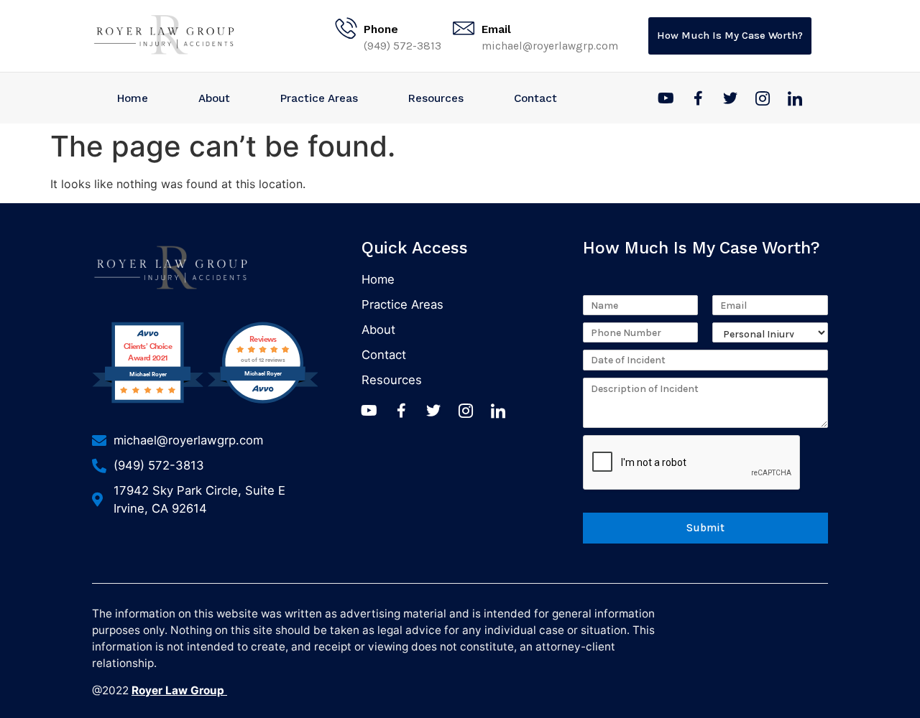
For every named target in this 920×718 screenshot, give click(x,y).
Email (496, 29)
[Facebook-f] (698, 98)
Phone (381, 29)
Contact (535, 98)
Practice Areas (319, 98)
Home (132, 98)
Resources (436, 98)
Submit (705, 527)
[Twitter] (730, 98)
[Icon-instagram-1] (762, 98)
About (214, 98)
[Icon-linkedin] (795, 98)
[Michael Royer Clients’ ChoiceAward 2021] (147, 401)
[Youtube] (665, 98)
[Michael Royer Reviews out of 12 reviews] (262, 401)
